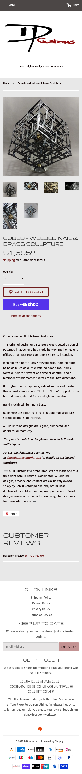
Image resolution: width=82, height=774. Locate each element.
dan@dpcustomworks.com (24, 458)
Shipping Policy (41, 598)
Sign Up (68, 647)
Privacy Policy (41, 609)
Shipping (9, 260)
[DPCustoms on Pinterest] (40, 730)
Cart (76, 5)
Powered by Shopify (52, 741)
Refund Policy (41, 603)
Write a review (34, 556)
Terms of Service (41, 615)
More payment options (26, 316)
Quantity (8, 272)
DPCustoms (30, 741)
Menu (12, 5)
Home (6, 83)
